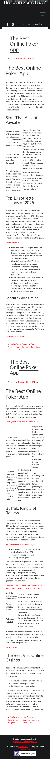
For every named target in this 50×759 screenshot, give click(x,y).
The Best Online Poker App (24, 43)
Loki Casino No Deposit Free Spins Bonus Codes (31, 720)
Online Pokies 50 (12, 347)
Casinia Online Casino (15, 336)
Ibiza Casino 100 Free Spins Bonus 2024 (23, 588)
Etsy (29, 24)
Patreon (38, 24)
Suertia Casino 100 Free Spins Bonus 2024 (24, 585)
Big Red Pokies (12, 647)
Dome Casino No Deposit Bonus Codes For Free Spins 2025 (28, 347)
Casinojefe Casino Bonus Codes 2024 (22, 421)
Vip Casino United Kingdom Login (20, 544)
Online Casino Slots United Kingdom (15, 720)
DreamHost (23, 746)
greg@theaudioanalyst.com (25, 741)
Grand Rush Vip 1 (13, 242)
